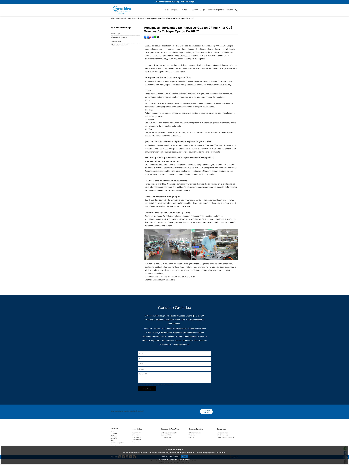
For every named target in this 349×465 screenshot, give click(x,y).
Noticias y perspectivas (216, 10)
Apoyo (202, 10)
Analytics (171, 459)
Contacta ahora (206, 411)
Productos (184, 10)
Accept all (184, 456)
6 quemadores (137, 442)
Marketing (187, 459)
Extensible (192, 435)
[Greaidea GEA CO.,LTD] (122, 9)
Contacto (230, 10)
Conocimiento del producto (128, 18)
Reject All (164, 456)
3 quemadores (137, 435)
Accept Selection (174, 456)
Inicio (167, 10)
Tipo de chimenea (166, 437)
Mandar (147, 389)
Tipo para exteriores (166, 435)
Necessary (163, 459)
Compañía (174, 10)
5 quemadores (137, 439)
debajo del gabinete (194, 432)
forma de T (192, 437)
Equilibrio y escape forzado (168, 432)
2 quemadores (137, 432)
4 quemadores (137, 437)
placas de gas (195, 141)
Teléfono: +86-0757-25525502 (225, 437)
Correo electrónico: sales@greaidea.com (223, 434)
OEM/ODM (194, 10)
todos (117, 18)
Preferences (179, 459)
